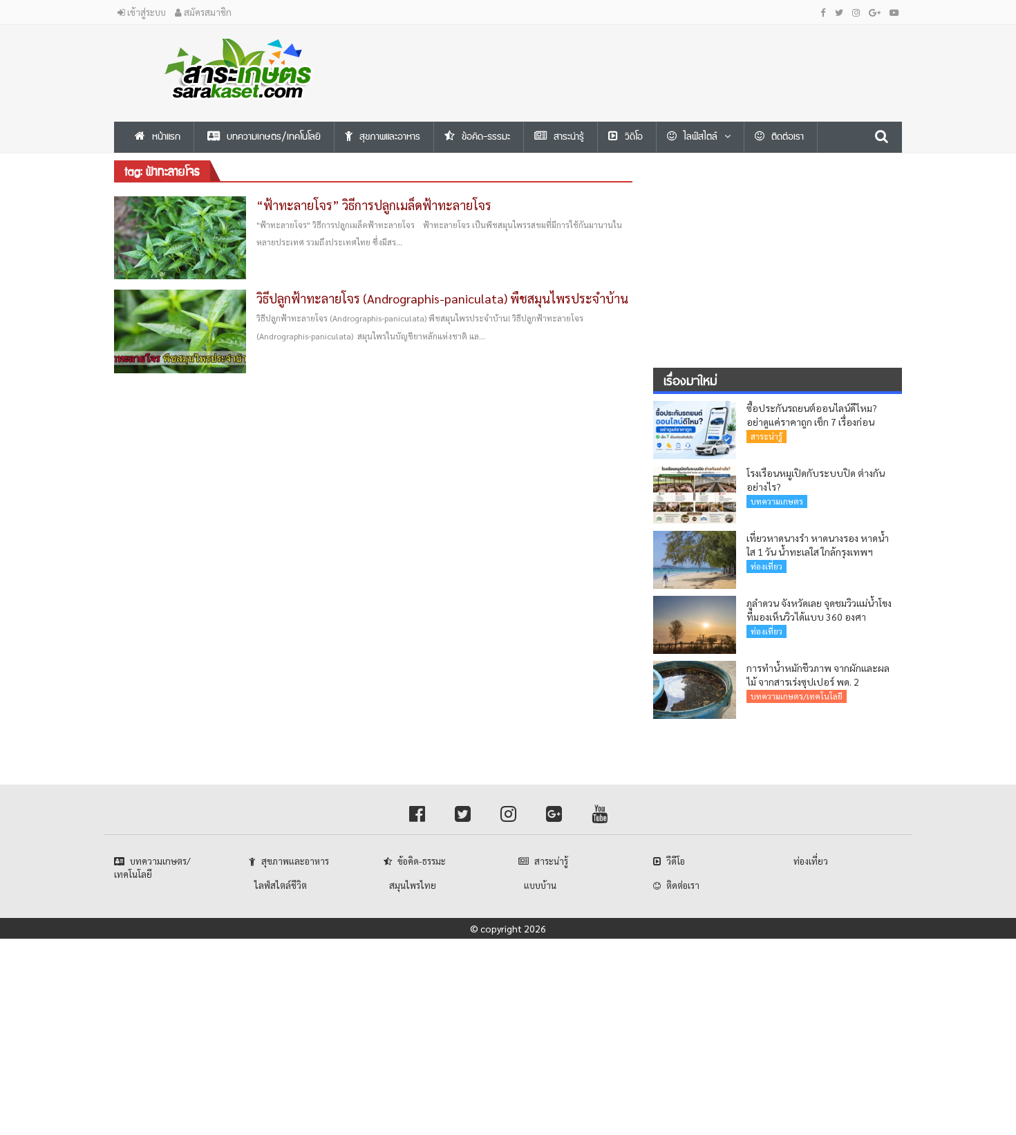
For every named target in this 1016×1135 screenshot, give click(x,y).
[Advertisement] (643, 56)
